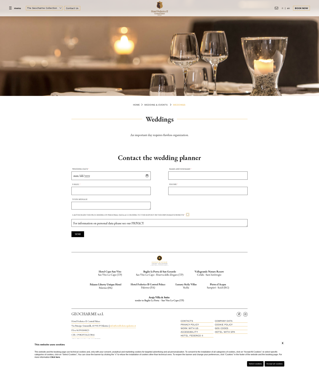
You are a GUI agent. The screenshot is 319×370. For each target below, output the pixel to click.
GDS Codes (221, 328)
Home (136, 104)
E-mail (76, 184)
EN (288, 8)
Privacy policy (190, 324)
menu (17, 8)
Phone (173, 184)
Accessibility (189, 332)
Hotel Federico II (192, 335)
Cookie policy (223, 324)
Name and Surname (180, 169)
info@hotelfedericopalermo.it (123, 325)
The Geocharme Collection (42, 8)
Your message (79, 199)
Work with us (189, 328)
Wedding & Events (156, 104)
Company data (223, 321)
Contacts (187, 321)
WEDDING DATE (80, 169)
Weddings (179, 104)
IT (282, 8)
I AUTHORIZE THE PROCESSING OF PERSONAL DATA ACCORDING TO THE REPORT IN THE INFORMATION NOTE (128, 215)
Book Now (301, 8)
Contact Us (72, 8)
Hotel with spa (225, 332)
